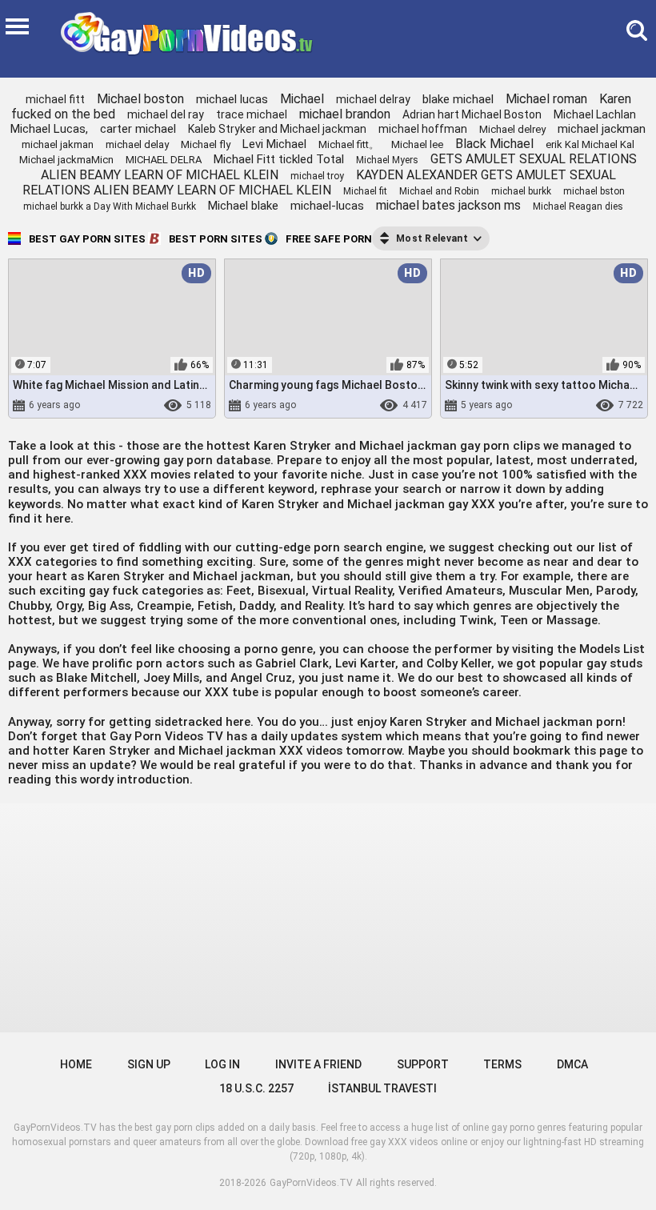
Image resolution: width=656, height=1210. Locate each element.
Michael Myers (387, 160)
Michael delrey (512, 129)
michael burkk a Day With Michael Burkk (109, 206)
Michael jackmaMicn (66, 160)
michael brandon (344, 114)
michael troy (317, 176)
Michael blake (243, 205)
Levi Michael (274, 144)
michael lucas (232, 99)
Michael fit (365, 191)
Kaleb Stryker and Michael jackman (277, 128)
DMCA (572, 1064)
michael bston (594, 191)
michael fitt (55, 99)
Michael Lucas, (49, 129)
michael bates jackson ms (448, 205)
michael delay (137, 144)
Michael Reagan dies (578, 206)
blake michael (458, 99)
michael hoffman (422, 128)
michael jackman (602, 129)
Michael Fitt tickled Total (279, 159)
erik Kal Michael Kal (590, 144)
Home (76, 1064)
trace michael (251, 114)
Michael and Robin (439, 191)
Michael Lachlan (595, 114)
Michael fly (205, 144)
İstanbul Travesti (382, 1088)
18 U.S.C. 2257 (256, 1088)
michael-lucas (327, 205)
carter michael (138, 129)
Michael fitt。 (348, 144)
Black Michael (494, 143)
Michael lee (417, 144)
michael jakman (58, 144)
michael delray (373, 99)
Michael (302, 98)
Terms (502, 1064)
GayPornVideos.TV (311, 1182)
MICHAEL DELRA (164, 160)
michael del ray (165, 114)
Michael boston (140, 98)
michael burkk (521, 191)
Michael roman (546, 98)
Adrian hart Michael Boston (472, 114)
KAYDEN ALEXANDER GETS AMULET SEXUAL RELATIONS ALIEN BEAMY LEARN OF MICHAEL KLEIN (319, 182)
